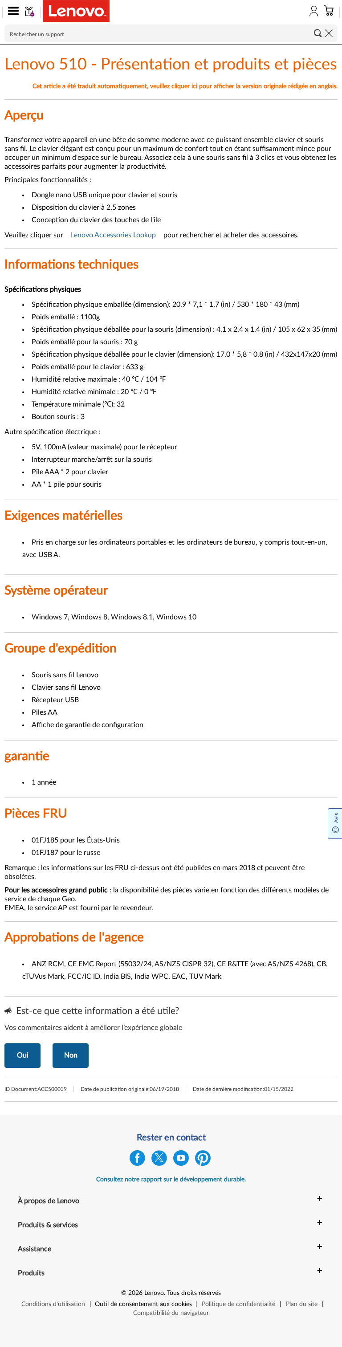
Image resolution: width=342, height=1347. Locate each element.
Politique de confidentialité (238, 1304)
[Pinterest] (203, 1160)
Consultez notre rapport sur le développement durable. (171, 1179)
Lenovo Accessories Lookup (113, 235)
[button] (11, 12)
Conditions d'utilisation (53, 1304)
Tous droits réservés (194, 1293)
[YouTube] (181, 1160)
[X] (159, 1160)
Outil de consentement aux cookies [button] (143, 1304)
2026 (135, 1293)
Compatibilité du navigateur (171, 1313)
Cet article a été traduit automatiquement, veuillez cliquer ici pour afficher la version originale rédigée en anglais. (185, 86)
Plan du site (302, 1304)
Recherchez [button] (318, 33)
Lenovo (154, 1293)
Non (70, 1055)
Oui (22, 1055)
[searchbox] (171, 33)
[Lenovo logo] (76, 11)
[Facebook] (137, 1160)
